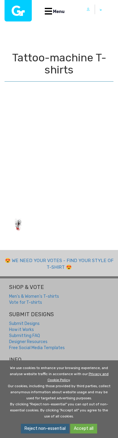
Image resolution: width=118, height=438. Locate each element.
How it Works (21, 329)
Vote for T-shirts (25, 302)
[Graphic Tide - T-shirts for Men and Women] (18, 10)
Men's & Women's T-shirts (34, 296)
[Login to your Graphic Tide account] (88, 9)
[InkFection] (18, 225)
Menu (58, 11)
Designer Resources (28, 341)
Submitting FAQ (24, 335)
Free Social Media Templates (37, 347)
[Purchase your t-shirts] (100, 10)
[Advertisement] (59, 156)
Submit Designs (24, 323)
